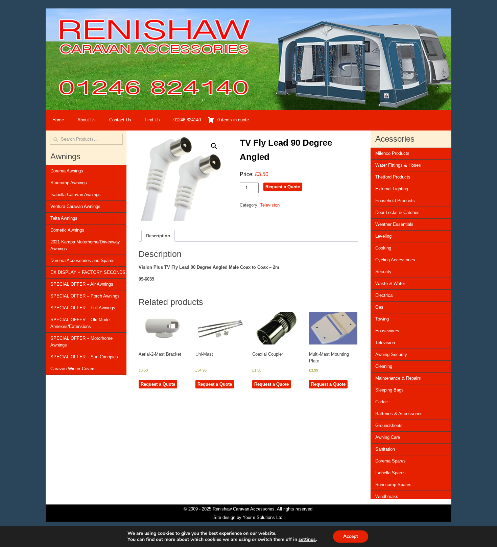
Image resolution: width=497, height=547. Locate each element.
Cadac (381, 401)
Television (270, 205)
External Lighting (391, 188)
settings (307, 540)
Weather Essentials (394, 224)
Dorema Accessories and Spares (82, 260)
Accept (350, 536)
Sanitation (385, 449)
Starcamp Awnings (68, 182)
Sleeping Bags (389, 390)
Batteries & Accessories (399, 413)
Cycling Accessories (395, 259)
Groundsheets (389, 425)
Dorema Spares (390, 460)
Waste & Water (390, 283)
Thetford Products (392, 177)
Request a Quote (282, 186)
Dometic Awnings (67, 230)
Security (383, 271)
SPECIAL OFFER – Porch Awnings (85, 296)
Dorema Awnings (66, 170)
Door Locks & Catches (397, 212)
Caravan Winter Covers (73, 368)
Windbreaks (386, 496)
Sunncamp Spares (393, 484)
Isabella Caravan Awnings (75, 194)
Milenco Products (392, 153)
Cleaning (383, 366)
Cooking (383, 248)
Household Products (395, 200)
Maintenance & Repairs (398, 378)
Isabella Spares (390, 472)
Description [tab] (158, 235)
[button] (214, 146)
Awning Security (391, 354)
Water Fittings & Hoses (398, 165)
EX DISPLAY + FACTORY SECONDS (87, 272)
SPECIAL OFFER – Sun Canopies (84, 356)
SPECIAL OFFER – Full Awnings (82, 307)
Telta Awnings (63, 218)
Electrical (384, 295)
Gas (379, 307)
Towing (382, 319)
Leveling (383, 236)
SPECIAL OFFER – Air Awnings (81, 284)
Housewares (387, 330)
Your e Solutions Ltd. (263, 517)
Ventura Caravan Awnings (75, 206)
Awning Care (387, 437)
